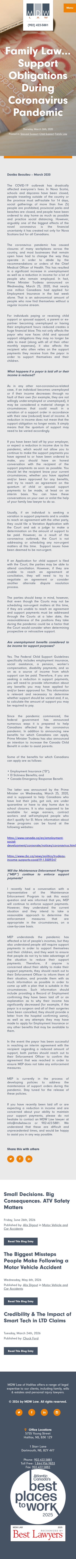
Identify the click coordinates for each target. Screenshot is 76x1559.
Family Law (61, 134)
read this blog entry (20, 1241)
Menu (69, 7)
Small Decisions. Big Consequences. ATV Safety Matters (37, 1200)
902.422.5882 (41, 1467)
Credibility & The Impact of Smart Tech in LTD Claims (37, 1317)
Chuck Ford (31, 1338)
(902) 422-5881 (38, 25)
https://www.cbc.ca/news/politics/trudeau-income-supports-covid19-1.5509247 (36, 858)
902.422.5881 (43, 1460)
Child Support (46, 134)
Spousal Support (29, 134)
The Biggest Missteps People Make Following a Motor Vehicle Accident (36, 1260)
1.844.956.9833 (44, 1463)
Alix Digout (30, 1225)
